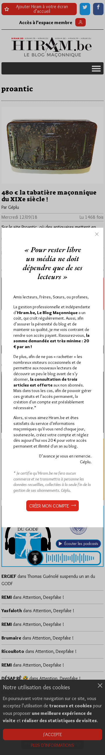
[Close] (96, 234)
